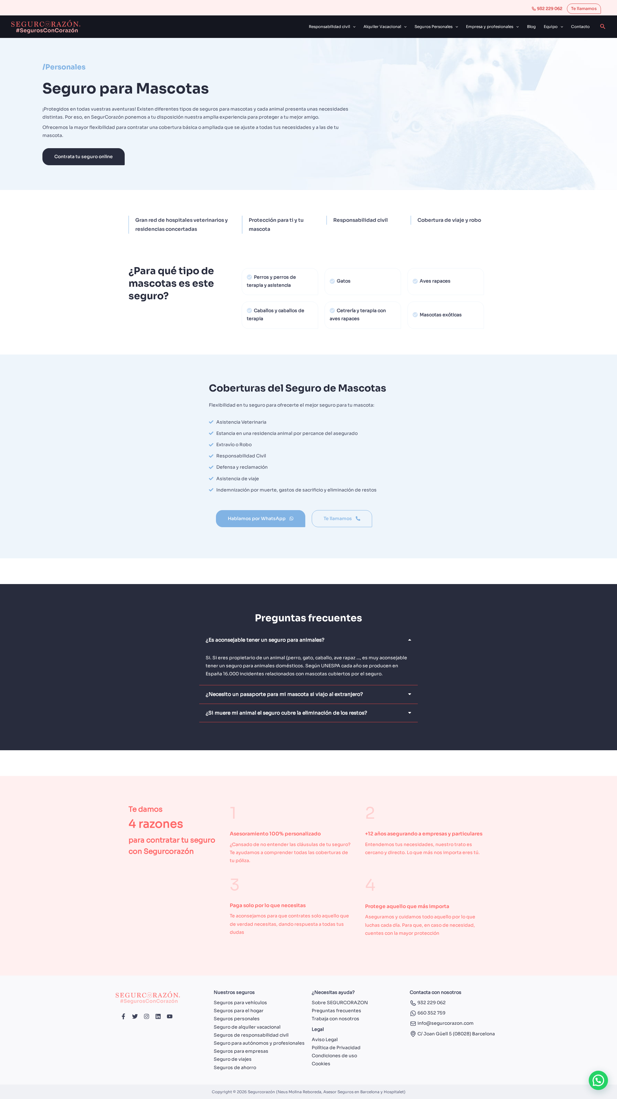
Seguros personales (237, 1019)
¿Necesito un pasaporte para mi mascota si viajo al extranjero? (284, 694)
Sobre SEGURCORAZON (340, 1002)
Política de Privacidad (336, 1047)
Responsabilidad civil (329, 26)
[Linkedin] (158, 1016)
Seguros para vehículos (240, 1002)
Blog (531, 26)
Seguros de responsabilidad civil (251, 1035)
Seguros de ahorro (235, 1067)
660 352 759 (430, 1013)
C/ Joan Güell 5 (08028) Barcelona (455, 1034)
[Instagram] (146, 1016)
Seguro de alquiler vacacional (247, 1027)
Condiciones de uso (334, 1055)
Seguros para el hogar (239, 1010)
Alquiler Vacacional (382, 26)
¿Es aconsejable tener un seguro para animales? (265, 640)
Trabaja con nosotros (335, 1019)
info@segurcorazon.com (445, 1023)
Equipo (551, 26)
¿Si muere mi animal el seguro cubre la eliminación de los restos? (286, 713)
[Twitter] (135, 1016)
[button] (352, 26)
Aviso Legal (325, 1039)
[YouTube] (170, 1016)
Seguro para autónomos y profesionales (259, 1043)
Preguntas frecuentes (336, 1010)
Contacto (580, 26)
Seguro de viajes (233, 1059)
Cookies (321, 1064)
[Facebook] (123, 1016)
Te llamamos (584, 8)
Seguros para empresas (241, 1051)
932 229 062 (549, 8)
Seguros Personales (433, 26)
